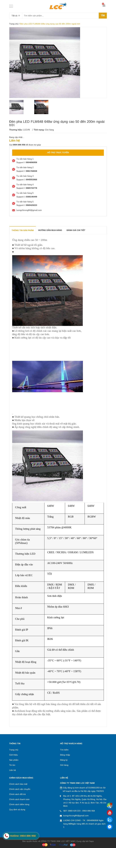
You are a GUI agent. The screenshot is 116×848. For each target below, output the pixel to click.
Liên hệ (12, 770)
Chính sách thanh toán (19, 799)
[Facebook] (109, 827)
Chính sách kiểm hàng (19, 804)
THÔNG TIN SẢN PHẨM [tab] (23, 230)
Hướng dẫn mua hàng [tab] (50, 230)
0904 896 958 (88, 811)
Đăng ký (63, 760)
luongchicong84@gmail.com (76, 815)
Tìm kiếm (64, 750)
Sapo (91, 841)
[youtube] (109, 812)
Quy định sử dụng (17, 809)
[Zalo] (109, 820)
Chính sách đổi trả (17, 794)
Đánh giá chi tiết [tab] (76, 230)
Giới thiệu (13, 755)
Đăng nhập (65, 755)
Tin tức (12, 765)
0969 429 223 (74, 811)
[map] (109, 805)
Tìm (103, 15)
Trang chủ (13, 24)
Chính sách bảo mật (18, 784)
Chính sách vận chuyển (19, 789)
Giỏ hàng (64, 765)
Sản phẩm (13, 760)
